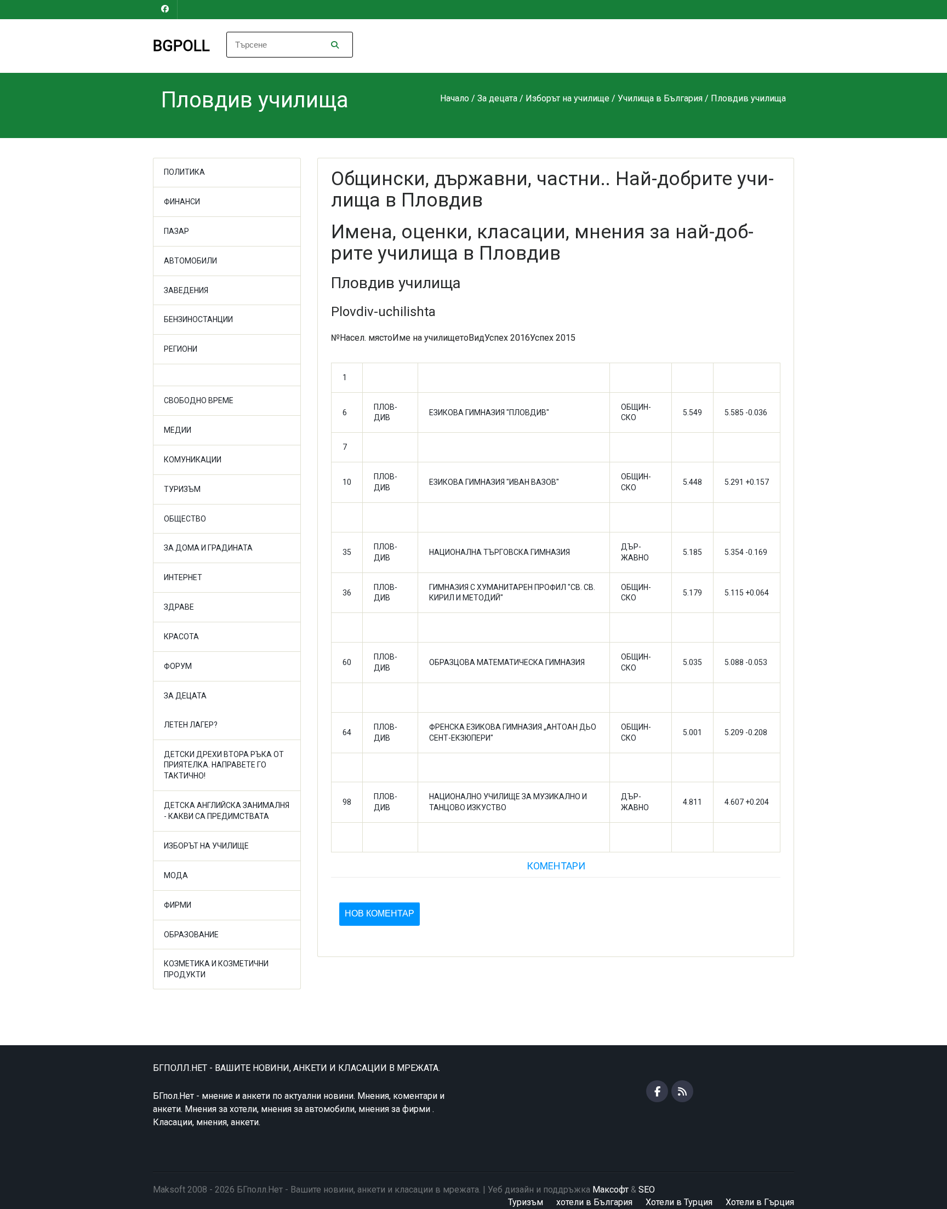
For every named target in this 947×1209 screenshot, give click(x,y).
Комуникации (192, 459)
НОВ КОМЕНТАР (379, 913)
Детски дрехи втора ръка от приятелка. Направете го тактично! (224, 765)
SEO (646, 1189)
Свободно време (198, 400)
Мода (176, 875)
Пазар (176, 231)
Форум (178, 666)
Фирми (177, 905)
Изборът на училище (206, 845)
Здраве (179, 607)
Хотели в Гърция (760, 1202)
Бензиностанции (198, 319)
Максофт (610, 1189)
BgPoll (181, 46)
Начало (454, 98)
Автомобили (190, 260)
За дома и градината (208, 547)
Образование (191, 934)
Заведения (186, 290)
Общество (185, 518)
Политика (184, 172)
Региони (180, 349)
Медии (177, 430)
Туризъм (182, 489)
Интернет (183, 577)
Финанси (182, 201)
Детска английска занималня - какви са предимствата (226, 811)
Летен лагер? (191, 724)
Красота (181, 636)
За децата (185, 695)
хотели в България (594, 1202)
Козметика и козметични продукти (216, 969)
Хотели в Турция (679, 1202)
